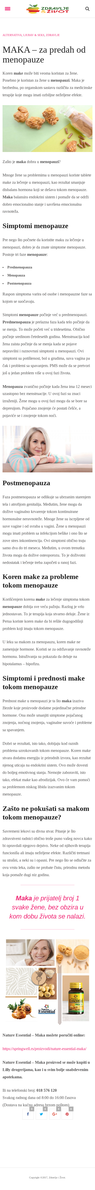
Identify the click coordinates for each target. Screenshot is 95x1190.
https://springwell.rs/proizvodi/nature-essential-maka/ (44, 1049)
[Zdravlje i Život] (47, 9)
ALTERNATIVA (12, 35)
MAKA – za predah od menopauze (44, 55)
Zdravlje (53, 35)
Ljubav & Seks (33, 35)
